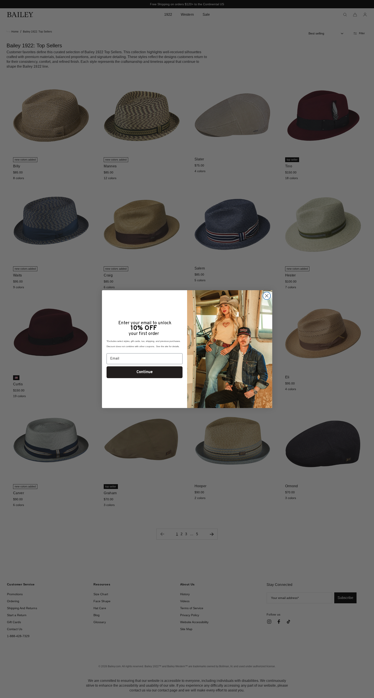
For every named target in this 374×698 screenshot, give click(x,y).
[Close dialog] (267, 296)
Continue (144, 372)
